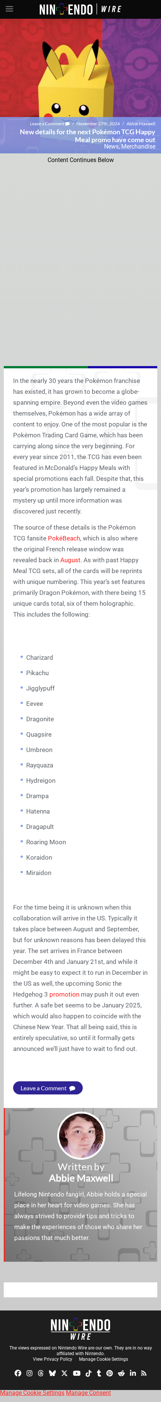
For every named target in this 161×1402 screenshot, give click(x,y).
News (111, 146)
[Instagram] (30, 1372)
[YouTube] (76, 1372)
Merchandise (138, 146)
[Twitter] (64, 1372)
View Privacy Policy (52, 1359)
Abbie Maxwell (141, 123)
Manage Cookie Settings (103, 1359)
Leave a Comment (47, 123)
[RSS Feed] (143, 1372)
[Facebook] (18, 1372)
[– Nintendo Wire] (80, 1329)
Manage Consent (88, 1392)
